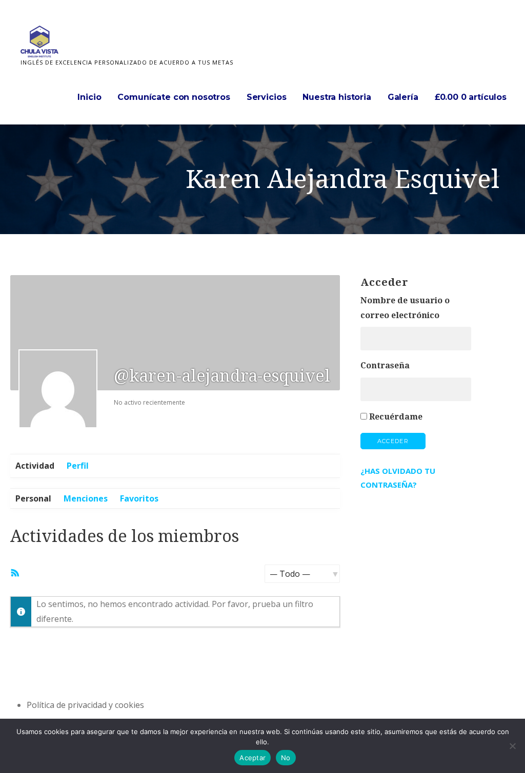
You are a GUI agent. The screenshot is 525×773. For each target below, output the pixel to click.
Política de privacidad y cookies (85, 705)
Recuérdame (395, 417)
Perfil (78, 465)
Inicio (89, 97)
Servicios (267, 97)
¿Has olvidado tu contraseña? (397, 478)
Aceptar (252, 758)
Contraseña (385, 365)
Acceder (393, 441)
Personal (33, 498)
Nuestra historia (336, 97)
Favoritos (139, 498)
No (286, 758)
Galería (403, 97)
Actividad (34, 465)
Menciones (86, 498)
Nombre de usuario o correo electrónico (405, 308)
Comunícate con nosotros (173, 97)
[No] (512, 746)
